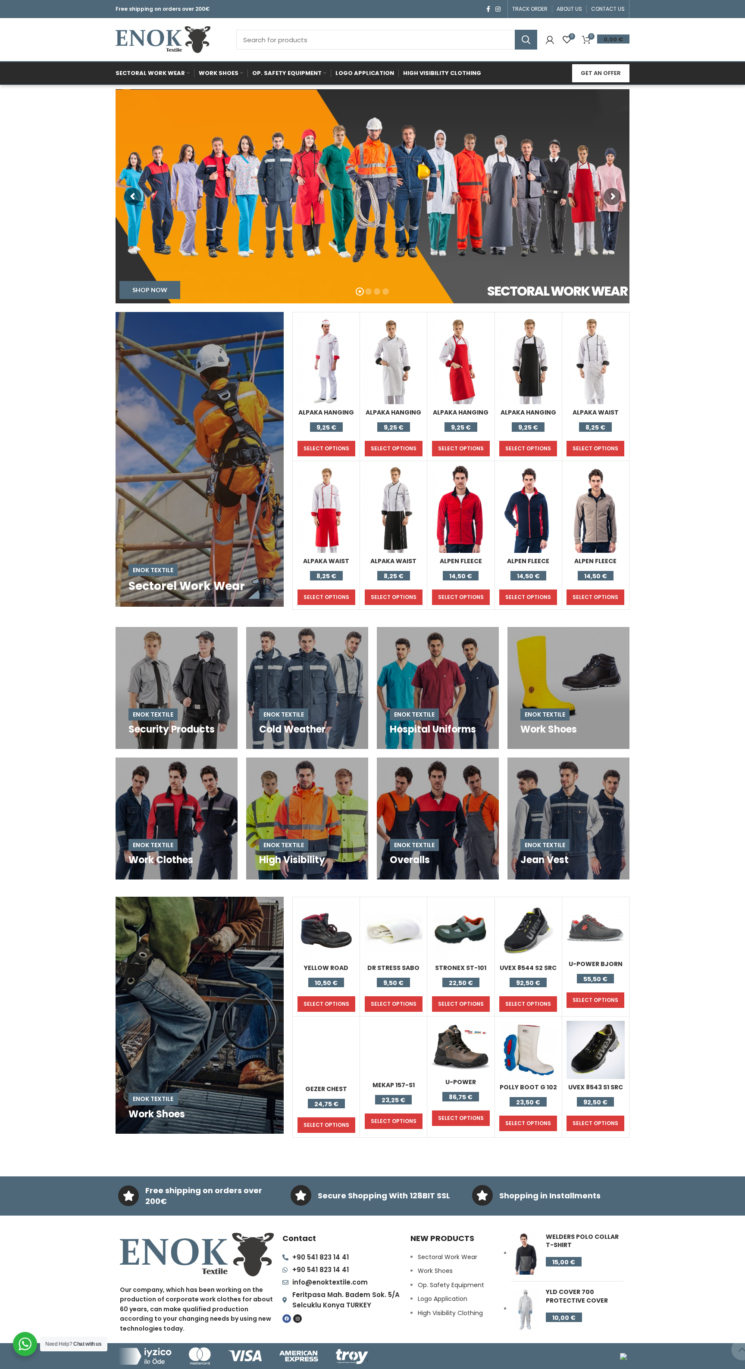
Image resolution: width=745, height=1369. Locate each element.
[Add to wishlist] (349, 350)
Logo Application (442, 1298)
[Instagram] (297, 1318)
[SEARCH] (526, 40)
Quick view (349, 330)
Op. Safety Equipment (451, 1285)
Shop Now (149, 289)
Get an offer (601, 73)
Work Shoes (435, 1270)
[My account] (550, 39)
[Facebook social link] (488, 9)
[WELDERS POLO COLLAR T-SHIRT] (525, 1254)
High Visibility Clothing (450, 1313)
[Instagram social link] (498, 9)
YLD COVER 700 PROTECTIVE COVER (577, 1296)
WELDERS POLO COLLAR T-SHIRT (582, 1241)
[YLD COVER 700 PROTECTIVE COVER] (525, 1309)
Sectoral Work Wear (447, 1257)
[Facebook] (286, 1318)
